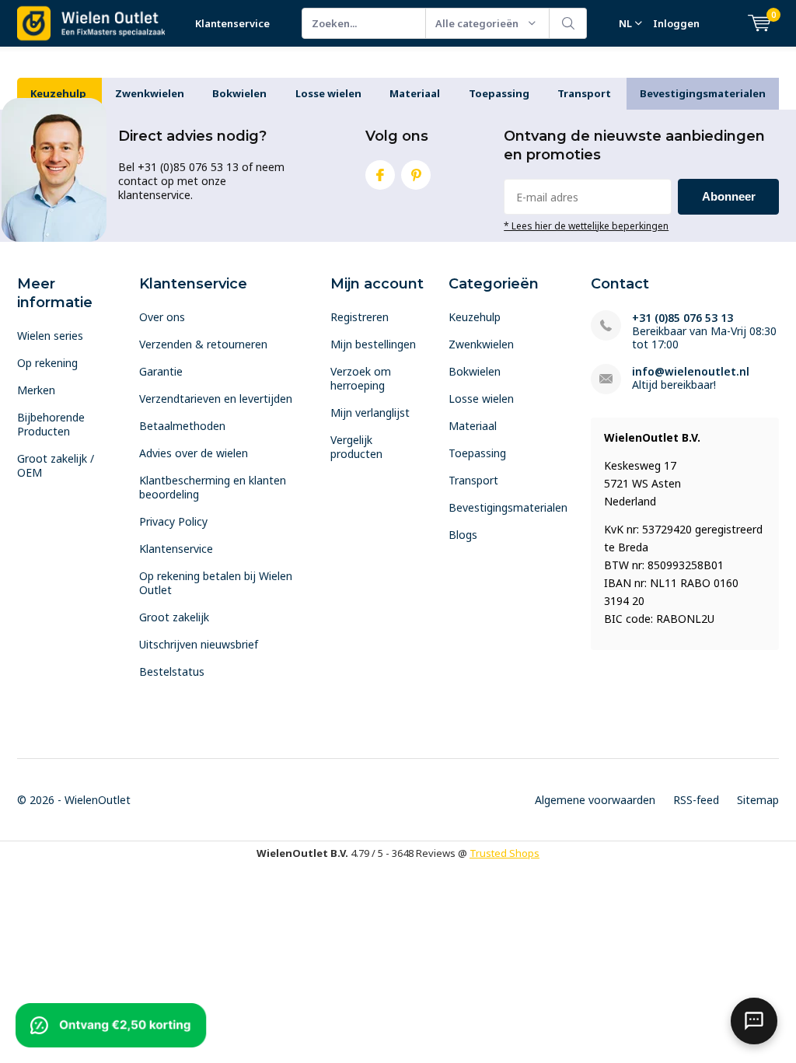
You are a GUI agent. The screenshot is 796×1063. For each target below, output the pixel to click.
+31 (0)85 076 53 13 (682, 317)
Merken (36, 390)
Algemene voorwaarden (595, 799)
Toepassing (499, 93)
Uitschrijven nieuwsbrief (198, 644)
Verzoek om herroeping (360, 378)
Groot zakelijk (174, 617)
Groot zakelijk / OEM (55, 465)
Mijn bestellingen (373, 344)
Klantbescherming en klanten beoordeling (212, 487)
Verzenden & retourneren (203, 344)
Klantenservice (232, 23)
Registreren (359, 316)
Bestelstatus (171, 671)
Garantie (161, 371)
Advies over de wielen (193, 453)
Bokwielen (239, 93)
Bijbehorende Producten (51, 424)
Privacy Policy (173, 521)
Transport (584, 93)
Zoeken (568, 23)
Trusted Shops (504, 853)
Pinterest (416, 175)
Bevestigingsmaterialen (703, 93)
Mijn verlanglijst (370, 412)
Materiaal (414, 93)
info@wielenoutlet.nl (690, 371)
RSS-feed (696, 799)
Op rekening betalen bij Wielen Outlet (215, 582)
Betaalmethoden (182, 425)
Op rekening (47, 362)
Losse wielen (328, 93)
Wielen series (50, 335)
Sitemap (758, 799)
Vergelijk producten (356, 446)
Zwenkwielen (149, 93)
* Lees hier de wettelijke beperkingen (586, 225)
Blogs (463, 534)
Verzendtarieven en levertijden (215, 398)
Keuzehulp (58, 93)
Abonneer (729, 196)
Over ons (162, 316)
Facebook (380, 175)
